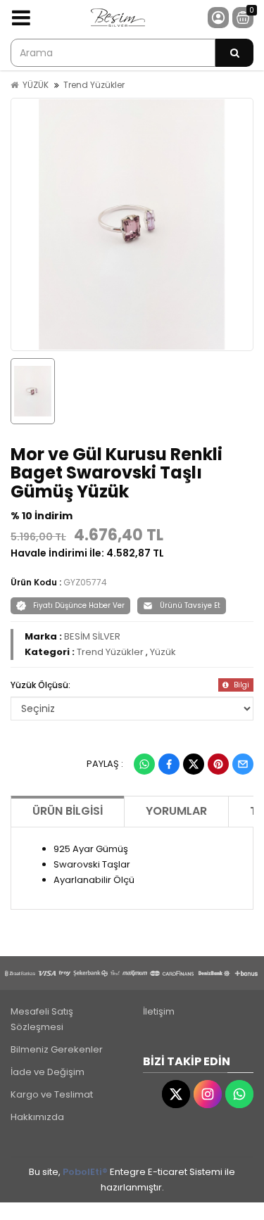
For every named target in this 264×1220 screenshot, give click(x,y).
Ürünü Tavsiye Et (190, 605)
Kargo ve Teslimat (52, 1094)
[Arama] (234, 53)
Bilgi (240, 685)
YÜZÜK (36, 85)
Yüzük (163, 652)
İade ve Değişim (47, 1072)
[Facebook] (169, 764)
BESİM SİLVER (92, 636)
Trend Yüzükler (94, 85)
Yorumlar (176, 811)
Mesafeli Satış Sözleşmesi (42, 1019)
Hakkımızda (37, 1117)
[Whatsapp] (144, 764)
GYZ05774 (85, 582)
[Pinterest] (218, 764)
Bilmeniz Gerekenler (57, 1049)
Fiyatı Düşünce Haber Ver (79, 605)
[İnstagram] (208, 1094)
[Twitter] (193, 764)
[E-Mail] (242, 764)
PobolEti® (85, 1171)
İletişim (159, 1011)
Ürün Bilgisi (67, 811)
